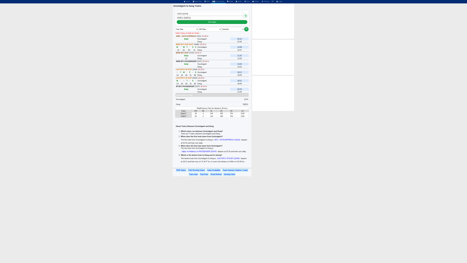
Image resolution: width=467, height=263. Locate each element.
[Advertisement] (273, 21)
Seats (240, 1)
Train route (193, 174)
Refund (266, 1)
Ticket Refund (216, 174)
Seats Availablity (213, 170)
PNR (208, 1)
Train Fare (204, 174)
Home (188, 1)
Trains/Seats (220, 1)
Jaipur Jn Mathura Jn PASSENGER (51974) (199, 151)
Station (256, 1)
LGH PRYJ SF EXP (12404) (228, 158)
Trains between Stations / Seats (235, 170)
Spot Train (198, 1)
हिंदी (273, 1)
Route (231, 1)
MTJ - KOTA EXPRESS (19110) (227, 140)
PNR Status (181, 170)
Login (280, 1)
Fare (248, 1)
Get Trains (212, 22)
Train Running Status (196, 170)
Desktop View (229, 174)
